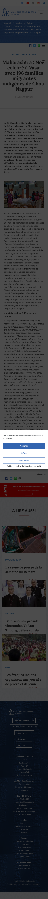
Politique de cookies (14, 466)
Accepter (24, 446)
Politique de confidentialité (31, 466)
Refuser (24, 453)
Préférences (24, 460)
